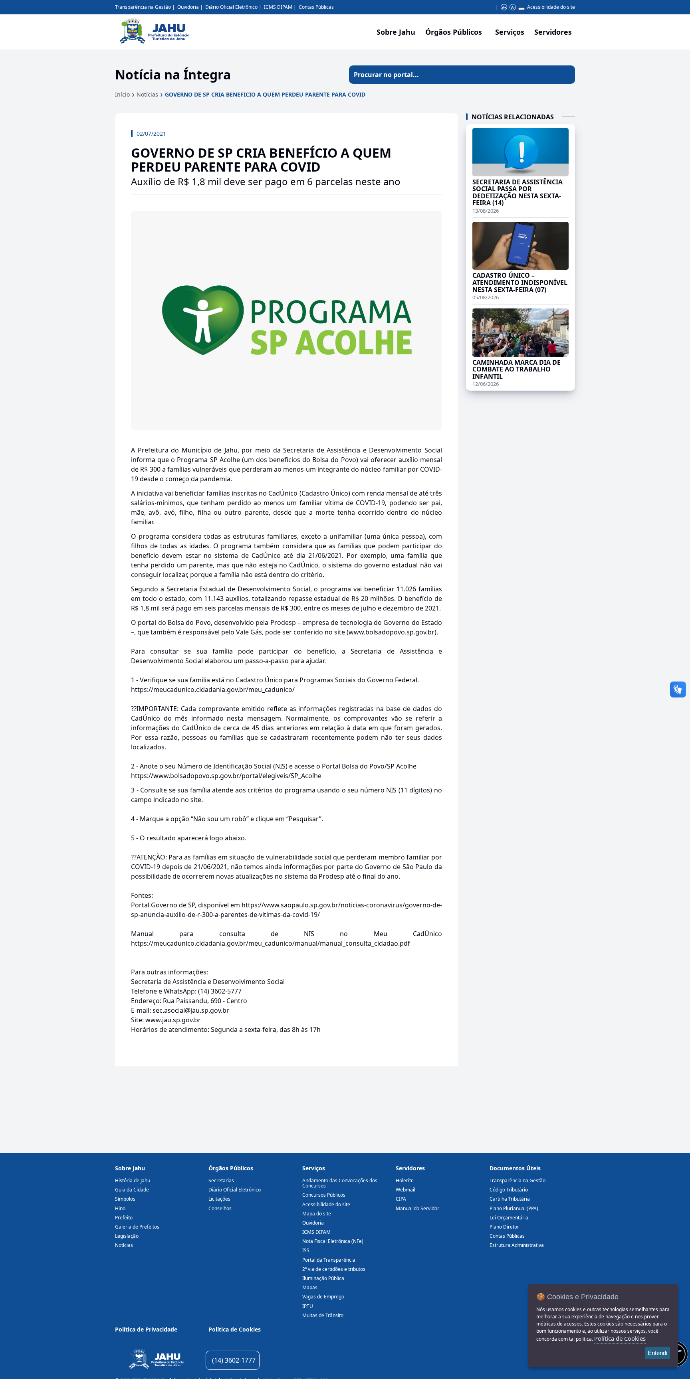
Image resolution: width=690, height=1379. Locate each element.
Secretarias (221, 1180)
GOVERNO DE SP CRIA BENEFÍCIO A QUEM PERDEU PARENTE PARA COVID (265, 94)
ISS (305, 1250)
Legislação (127, 1236)
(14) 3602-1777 (234, 1360)
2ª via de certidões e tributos (333, 1269)
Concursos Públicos (323, 1194)
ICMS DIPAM (278, 7)
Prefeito (124, 1217)
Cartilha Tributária (510, 1198)
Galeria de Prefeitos (137, 1226)
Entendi (657, 1352)
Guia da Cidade (132, 1189)
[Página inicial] (156, 1360)
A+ (504, 7)
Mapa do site (316, 1213)
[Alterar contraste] (521, 9)
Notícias (147, 94)
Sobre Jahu (396, 32)
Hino (120, 1208)
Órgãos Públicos (230, 1168)
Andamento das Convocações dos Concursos (339, 1183)
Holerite (405, 1180)
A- (513, 7)
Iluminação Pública (323, 1278)
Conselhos (220, 1208)
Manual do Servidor (417, 1208)
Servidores (410, 1168)
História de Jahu (132, 1180)
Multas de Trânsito (322, 1315)
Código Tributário (509, 1189)
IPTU (307, 1306)
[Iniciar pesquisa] (566, 74)
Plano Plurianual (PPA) (514, 1208)
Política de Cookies (234, 1329)
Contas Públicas (316, 7)
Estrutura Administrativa (517, 1245)
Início (122, 94)
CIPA (401, 1198)
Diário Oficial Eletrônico (231, 7)
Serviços (509, 32)
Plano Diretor (504, 1226)
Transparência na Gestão (143, 7)
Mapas (309, 1287)
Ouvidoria (188, 7)
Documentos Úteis (515, 1168)
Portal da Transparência (328, 1260)
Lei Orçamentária (509, 1217)
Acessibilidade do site (551, 7)
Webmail (405, 1189)
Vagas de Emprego (323, 1296)
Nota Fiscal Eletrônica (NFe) (332, 1241)
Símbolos (125, 1198)
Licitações (219, 1198)
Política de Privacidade (146, 1329)
